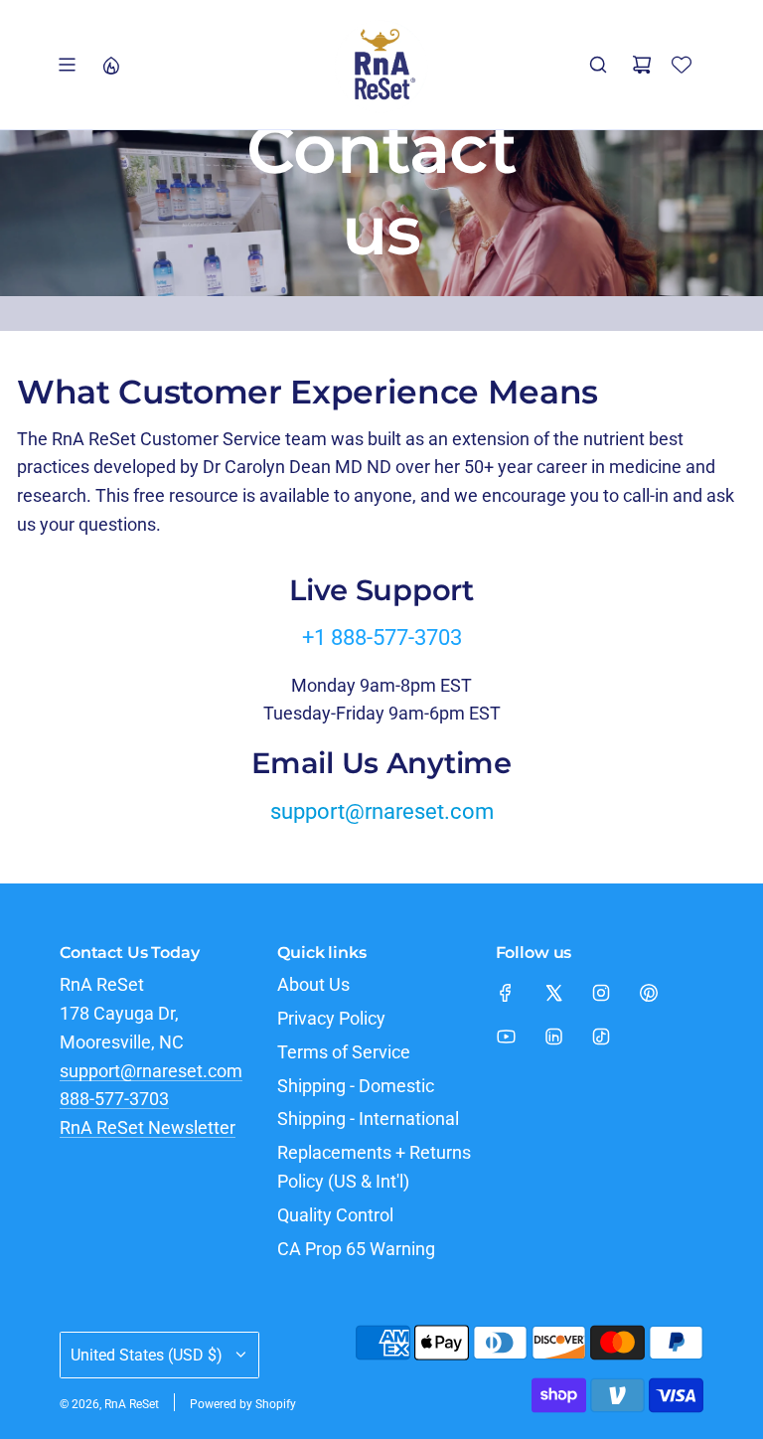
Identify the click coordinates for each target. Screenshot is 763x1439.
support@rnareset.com (382, 811)
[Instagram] (601, 993)
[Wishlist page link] (681, 65)
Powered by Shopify (243, 1404)
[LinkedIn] (553, 1036)
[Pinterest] (649, 993)
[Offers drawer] (110, 64)
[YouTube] (506, 1036)
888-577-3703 (114, 1098)
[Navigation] (66, 64)
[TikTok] (601, 1036)
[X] (553, 993)
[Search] (598, 64)
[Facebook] (506, 993)
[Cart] (642, 64)
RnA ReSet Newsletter (147, 1127)
